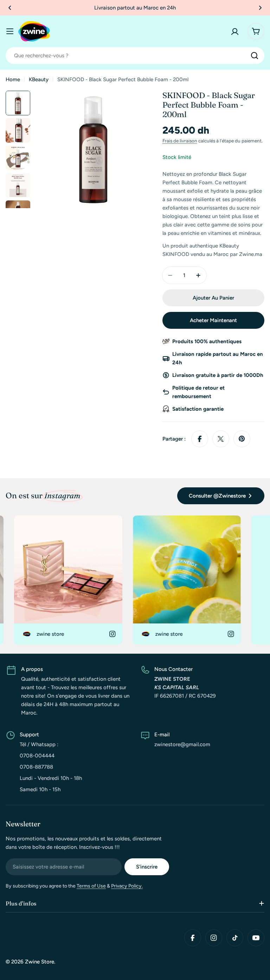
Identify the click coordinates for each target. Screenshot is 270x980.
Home (13, 79)
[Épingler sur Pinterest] (241, 438)
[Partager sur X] (220, 438)
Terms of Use (91, 886)
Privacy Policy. (127, 886)
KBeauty (39, 79)
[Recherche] (254, 55)
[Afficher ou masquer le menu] (10, 31)
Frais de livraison (179, 140)
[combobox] (135, 55)
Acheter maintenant (213, 320)
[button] (10, 8)
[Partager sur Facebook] (199, 438)
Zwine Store (39, 962)
